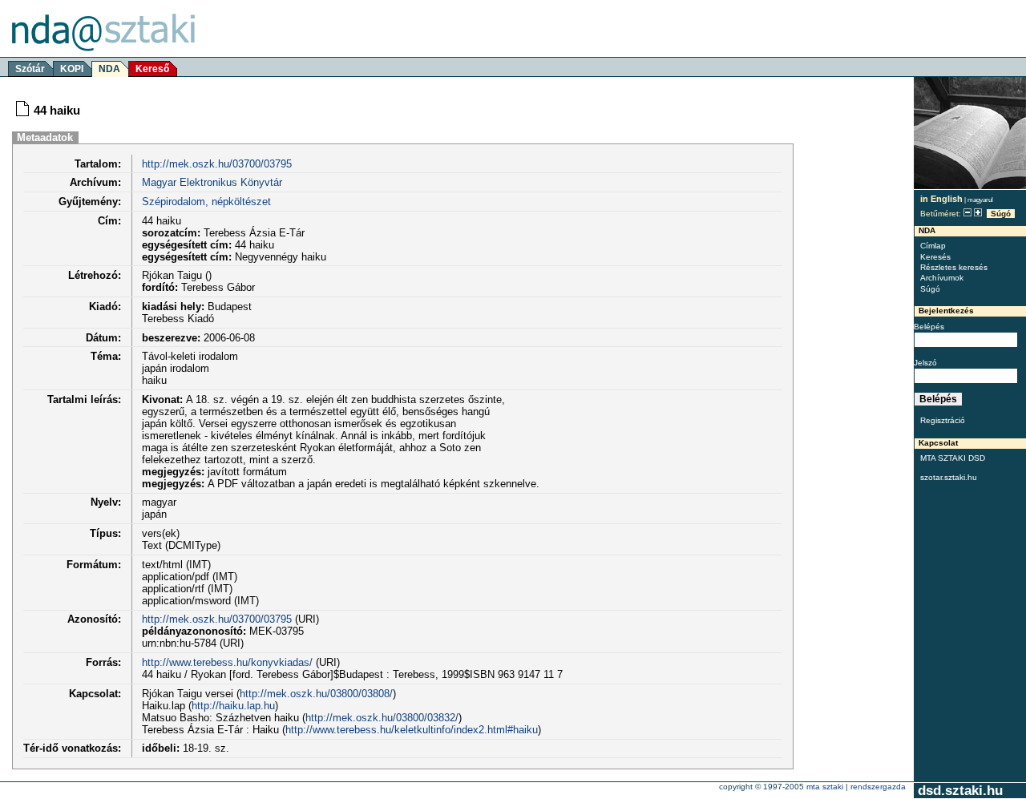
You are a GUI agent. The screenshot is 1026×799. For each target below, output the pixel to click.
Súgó (1001, 213)
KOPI (71, 69)
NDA (109, 69)
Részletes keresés (954, 267)
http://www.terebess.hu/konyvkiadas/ (227, 662)
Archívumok (941, 277)
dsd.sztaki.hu (960, 790)
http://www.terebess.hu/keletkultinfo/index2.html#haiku (411, 730)
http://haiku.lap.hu (233, 706)
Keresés (935, 256)
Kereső (152, 69)
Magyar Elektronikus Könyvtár (212, 182)
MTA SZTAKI (824, 786)
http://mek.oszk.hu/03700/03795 (217, 164)
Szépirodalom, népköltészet (206, 202)
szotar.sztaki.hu (948, 477)
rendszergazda (878, 786)
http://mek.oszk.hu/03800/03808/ (316, 694)
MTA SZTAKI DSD (952, 458)
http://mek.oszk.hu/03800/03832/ (381, 718)
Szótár (30, 69)
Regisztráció (942, 420)
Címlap (933, 245)
